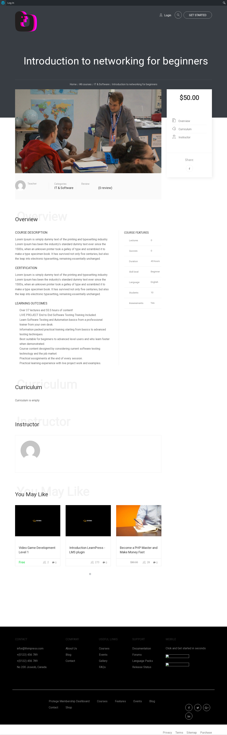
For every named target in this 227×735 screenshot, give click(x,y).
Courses (104, 648)
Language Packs (142, 661)
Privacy (167, 732)
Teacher (32, 183)
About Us (71, 648)
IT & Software (63, 188)
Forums (137, 654)
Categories (60, 183)
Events (103, 654)
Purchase (206, 732)
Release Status (141, 667)
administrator (36, 188)
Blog (68, 654)
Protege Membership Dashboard (69, 701)
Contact (70, 661)
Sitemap (192, 732)
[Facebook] (189, 168)
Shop (69, 707)
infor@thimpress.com (30, 648)
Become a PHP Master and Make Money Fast (138, 550)
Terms (179, 732)
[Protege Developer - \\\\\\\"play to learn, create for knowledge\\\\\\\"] (26, 25)
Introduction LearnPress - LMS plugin (87, 550)
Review (85, 183)
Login (167, 15)
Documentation (141, 648)
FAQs (102, 667)
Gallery (103, 661)
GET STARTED (197, 15)
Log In (10, 2)
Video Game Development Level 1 (37, 550)
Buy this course (189, 109)
